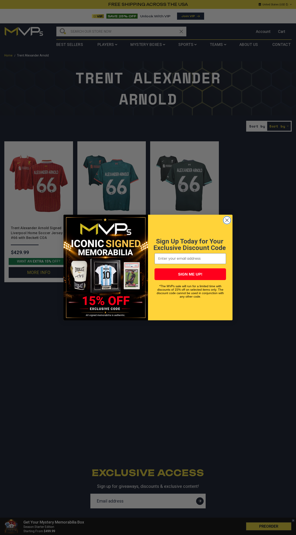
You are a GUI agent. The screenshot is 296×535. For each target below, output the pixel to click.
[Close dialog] (227, 220)
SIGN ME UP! (190, 274)
